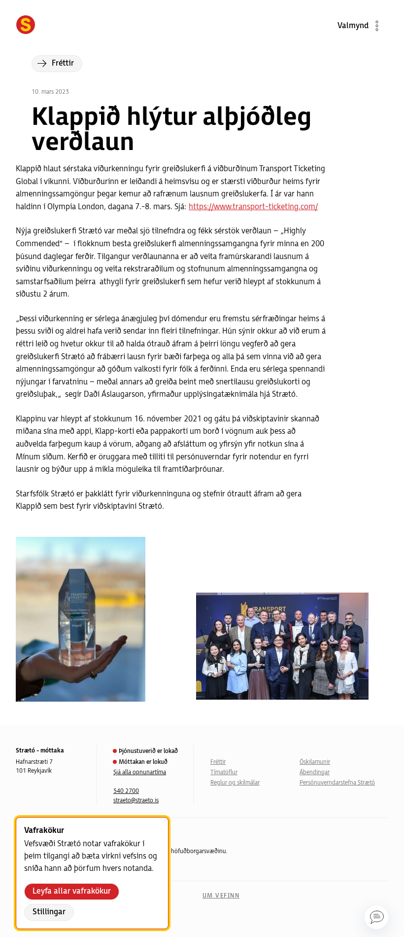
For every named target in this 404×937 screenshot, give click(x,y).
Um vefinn (220, 896)
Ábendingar (315, 772)
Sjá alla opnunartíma (139, 772)
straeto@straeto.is (136, 800)
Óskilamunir (315, 762)
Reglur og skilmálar (235, 783)
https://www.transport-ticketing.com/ (253, 207)
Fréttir (218, 762)
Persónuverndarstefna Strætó (337, 783)
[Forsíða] (25, 26)
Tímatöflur (223, 772)
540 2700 (126, 791)
